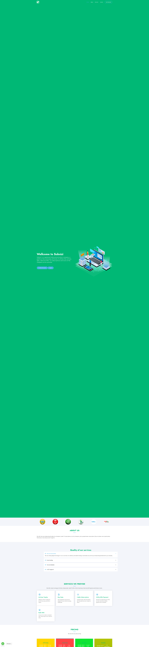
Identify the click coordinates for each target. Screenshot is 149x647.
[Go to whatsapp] (2, 643)
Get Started (108, 2)
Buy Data (60, 597)
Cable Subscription (83, 597)
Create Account (42, 267)
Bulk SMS (41, 613)
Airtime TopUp (43, 597)
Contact (101, 2)
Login (50, 267)
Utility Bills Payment (102, 597)
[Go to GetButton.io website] (3, 645)
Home (87, 2)
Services (96, 2)
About (92, 2)
